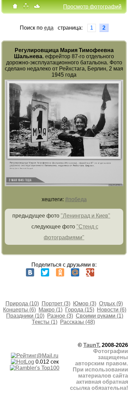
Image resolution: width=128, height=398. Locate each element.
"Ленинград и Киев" (85, 216)
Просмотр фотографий (92, 7)
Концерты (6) (19, 310)
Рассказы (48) (77, 322)
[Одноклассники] (60, 272)
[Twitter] (45, 272)
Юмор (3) (84, 303)
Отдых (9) (111, 303)
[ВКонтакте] (30, 272)
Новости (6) (111, 310)
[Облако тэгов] (36, 8)
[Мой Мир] (75, 272)
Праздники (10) (25, 316)
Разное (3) (60, 316)
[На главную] (15, 8)
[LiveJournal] (105, 272)
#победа (76, 199)
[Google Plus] (90, 272)
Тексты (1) (44, 322)
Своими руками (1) (99, 316)
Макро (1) (50, 310)
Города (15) (79, 310)
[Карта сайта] (26, 8)
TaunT (91, 345)
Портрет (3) (56, 303)
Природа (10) (22, 303)
